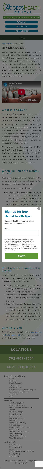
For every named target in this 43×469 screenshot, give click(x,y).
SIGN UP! (21, 256)
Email (7, 228)
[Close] (38, 208)
